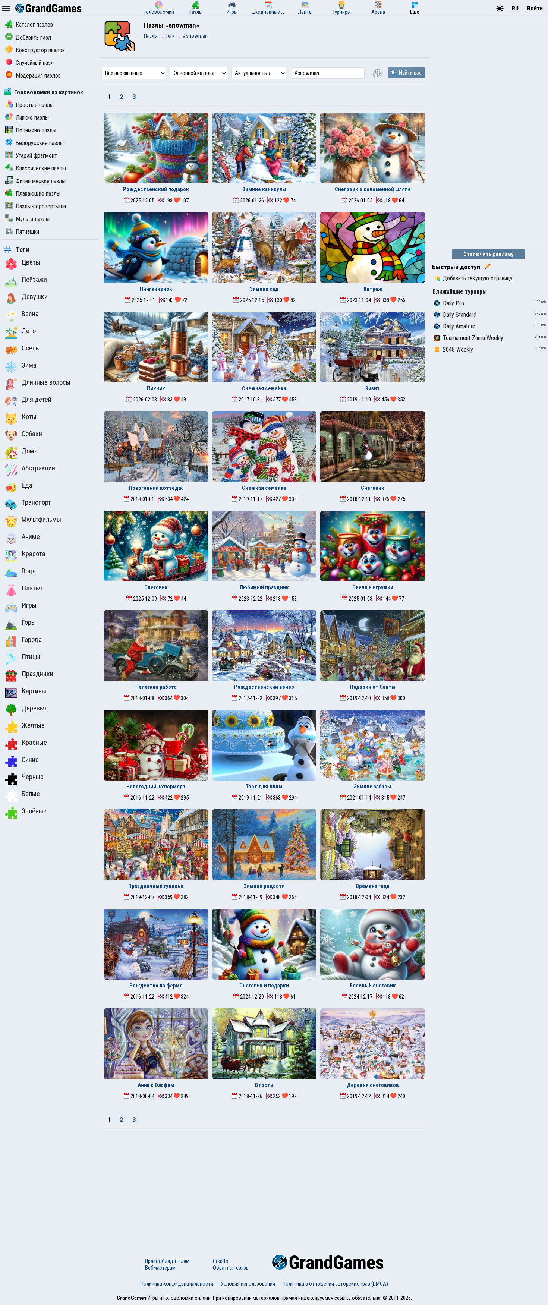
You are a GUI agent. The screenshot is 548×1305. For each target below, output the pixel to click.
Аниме (31, 537)
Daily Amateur (459, 326)
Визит (372, 388)
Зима (29, 365)
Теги (22, 250)
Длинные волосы (46, 382)
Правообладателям (167, 1261)
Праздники (37, 674)
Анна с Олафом (156, 1085)
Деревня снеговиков (373, 1085)
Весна (30, 314)
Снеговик (372, 488)
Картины (34, 691)
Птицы (31, 657)
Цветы (31, 262)
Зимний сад (264, 289)
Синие (30, 760)
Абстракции (38, 468)
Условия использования (248, 1283)
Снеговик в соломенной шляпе (373, 189)
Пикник (156, 388)
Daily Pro (453, 303)
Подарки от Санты (373, 687)
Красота (33, 554)
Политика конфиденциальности (177, 1283)
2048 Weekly (458, 349)
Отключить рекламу (488, 254)
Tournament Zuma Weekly (473, 337)
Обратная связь (231, 1267)
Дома (30, 451)
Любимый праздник (264, 587)
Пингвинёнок (156, 289)
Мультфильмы (41, 520)
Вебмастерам (160, 1267)
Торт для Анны (264, 786)
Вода (29, 571)
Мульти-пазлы (33, 219)
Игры (29, 605)
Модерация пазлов (38, 75)
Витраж (372, 289)
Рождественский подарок (156, 189)
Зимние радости (264, 886)
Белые (31, 794)
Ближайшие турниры (459, 291)
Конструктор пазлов (40, 50)
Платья (32, 588)
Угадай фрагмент (36, 155)
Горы (29, 622)
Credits (220, 1261)
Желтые (33, 725)
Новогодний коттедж (156, 488)
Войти (535, 8)
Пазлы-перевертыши (41, 206)
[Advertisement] (264, 1184)
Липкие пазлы (32, 117)
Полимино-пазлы (36, 130)
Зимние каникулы (264, 189)
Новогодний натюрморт (156, 786)
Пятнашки (27, 231)
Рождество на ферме (156, 985)
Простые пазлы (35, 104)
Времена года (373, 886)
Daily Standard (459, 314)
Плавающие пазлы (38, 193)
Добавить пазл (33, 37)
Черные (33, 777)
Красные (34, 742)
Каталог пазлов (34, 24)
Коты (29, 417)
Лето (29, 331)
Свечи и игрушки (372, 587)
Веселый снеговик (373, 985)
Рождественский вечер (264, 687)
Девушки (35, 297)
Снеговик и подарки (264, 985)
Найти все (410, 72)
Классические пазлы (41, 168)
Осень (30, 348)
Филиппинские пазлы (41, 181)
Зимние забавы (372, 786)
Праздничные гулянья (155, 886)
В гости (264, 1085)
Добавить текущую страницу (478, 278)
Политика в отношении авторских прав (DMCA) (335, 1283)
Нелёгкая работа (156, 687)
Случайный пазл (35, 62)
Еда (27, 485)
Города (32, 640)
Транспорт (36, 502)
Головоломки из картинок (48, 92)
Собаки (32, 434)
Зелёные (34, 811)
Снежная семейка (264, 388)
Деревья (34, 708)
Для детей (36, 399)
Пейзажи (34, 279)
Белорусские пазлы (40, 142)
